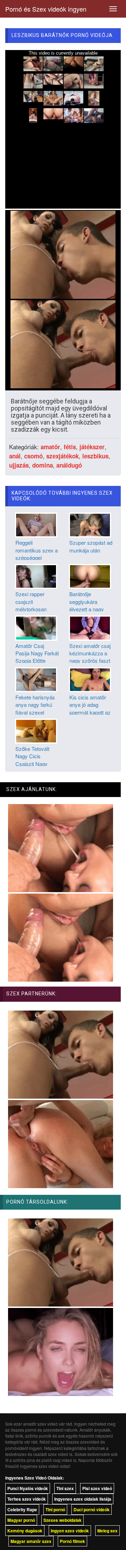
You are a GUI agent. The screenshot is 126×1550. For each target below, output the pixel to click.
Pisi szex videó (97, 1488)
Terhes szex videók (26, 1499)
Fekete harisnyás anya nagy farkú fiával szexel (35, 704)
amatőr (50, 447)
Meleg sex (107, 1530)
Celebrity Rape (22, 1509)
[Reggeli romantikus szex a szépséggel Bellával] (36, 524)
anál (15, 456)
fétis (70, 447)
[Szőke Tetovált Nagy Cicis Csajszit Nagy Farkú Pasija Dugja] (36, 730)
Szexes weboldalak (62, 1520)
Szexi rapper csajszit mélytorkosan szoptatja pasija (33, 605)
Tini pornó (55, 1509)
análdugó (69, 465)
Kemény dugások (24, 1530)
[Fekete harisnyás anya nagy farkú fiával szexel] (36, 678)
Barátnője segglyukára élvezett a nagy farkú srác (86, 605)
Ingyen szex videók (70, 1530)
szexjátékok (62, 456)
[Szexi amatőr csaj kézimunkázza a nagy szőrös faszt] (90, 627)
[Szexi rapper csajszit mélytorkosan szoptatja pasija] (36, 575)
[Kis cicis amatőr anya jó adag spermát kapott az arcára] (90, 678)
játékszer (92, 447)
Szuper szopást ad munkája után (90, 546)
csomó (33, 456)
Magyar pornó (21, 1520)
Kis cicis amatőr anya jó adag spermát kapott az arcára (90, 708)
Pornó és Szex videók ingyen (45, 8)
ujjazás (19, 465)
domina (42, 465)
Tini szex (65, 1488)
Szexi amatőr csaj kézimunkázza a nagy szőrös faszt (90, 653)
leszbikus (95, 456)
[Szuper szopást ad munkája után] (90, 524)
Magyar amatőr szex (30, 1541)
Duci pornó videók (92, 1509)
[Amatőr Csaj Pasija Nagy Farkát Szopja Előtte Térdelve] (36, 627)
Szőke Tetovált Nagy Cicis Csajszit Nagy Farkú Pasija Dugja (36, 760)
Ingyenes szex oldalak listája (82, 1499)
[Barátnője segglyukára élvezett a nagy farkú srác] (90, 575)
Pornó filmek (72, 1541)
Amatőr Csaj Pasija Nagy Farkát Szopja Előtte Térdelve (37, 657)
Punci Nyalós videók (27, 1488)
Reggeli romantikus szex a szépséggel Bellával (36, 554)
